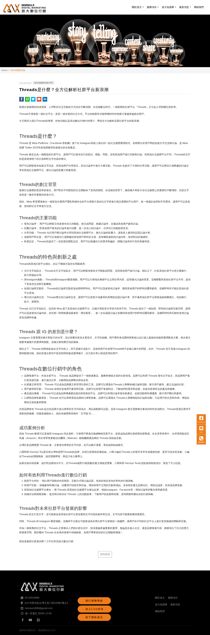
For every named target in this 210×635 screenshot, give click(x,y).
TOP (201, 548)
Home (4, 70)
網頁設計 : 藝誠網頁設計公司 (41, 630)
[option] (105, 41)
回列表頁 (105, 554)
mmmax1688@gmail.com (39, 608)
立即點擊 (51, 541)
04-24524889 (32, 597)
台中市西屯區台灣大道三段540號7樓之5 (46, 603)
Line (201, 432)
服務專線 (201, 442)
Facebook (201, 422)
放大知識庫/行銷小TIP (44, 83)
